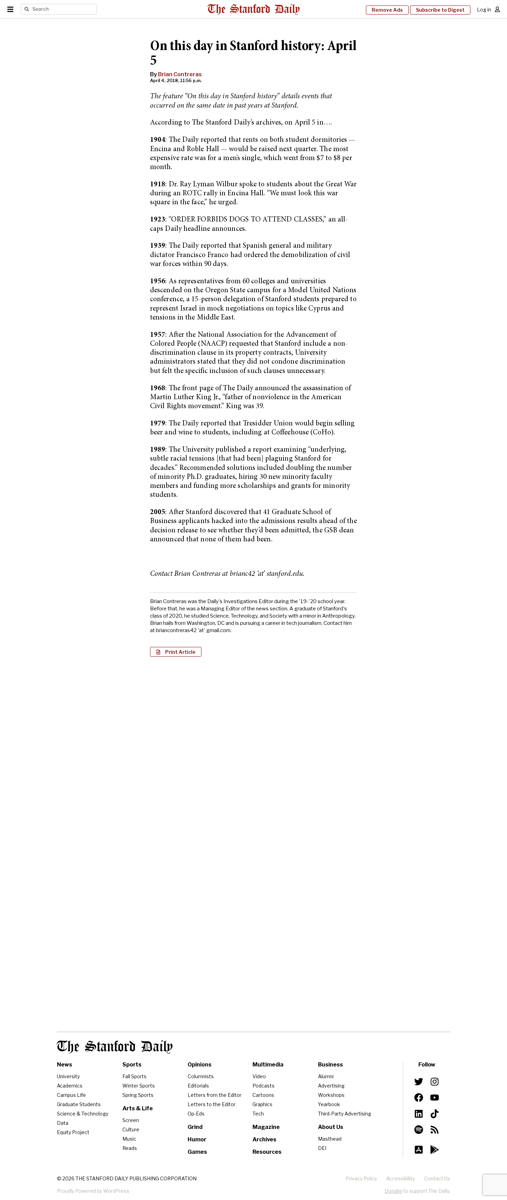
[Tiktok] (434, 1113)
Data (62, 1123)
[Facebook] (418, 1097)
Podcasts (263, 1086)
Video (259, 1076)
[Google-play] (434, 1149)
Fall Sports (134, 1076)
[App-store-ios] (418, 1149)
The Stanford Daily (115, 1047)
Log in (484, 9)
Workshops (331, 1095)
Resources (266, 1152)
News (64, 1064)
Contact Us (437, 1178)
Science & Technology (82, 1114)
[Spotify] (418, 1129)
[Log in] (497, 9)
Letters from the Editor (214, 1095)
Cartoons (263, 1095)
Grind (195, 1127)
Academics (69, 1086)
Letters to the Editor (212, 1104)
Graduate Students (79, 1104)
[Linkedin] (418, 1113)
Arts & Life (137, 1108)
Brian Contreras (180, 74)
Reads (129, 1148)
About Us (330, 1127)
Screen (130, 1120)
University (68, 1076)
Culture (130, 1129)
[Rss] (434, 1129)
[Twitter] (418, 1081)
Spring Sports (137, 1095)
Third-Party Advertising (344, 1114)
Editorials (198, 1086)
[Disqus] (253, 751)
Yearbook (329, 1104)
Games (197, 1152)
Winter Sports (138, 1086)
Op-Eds (196, 1114)
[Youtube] (434, 1097)
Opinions (199, 1064)
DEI (322, 1148)
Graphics (262, 1104)
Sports (131, 1064)
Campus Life (71, 1095)
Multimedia (268, 1064)
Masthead (329, 1139)
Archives (264, 1139)
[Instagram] (434, 1081)
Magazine (266, 1127)
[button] (175, 652)
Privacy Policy (361, 1178)
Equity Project (73, 1132)
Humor (197, 1139)
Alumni (326, 1076)
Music (129, 1139)
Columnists (201, 1076)
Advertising (331, 1086)
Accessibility (400, 1178)
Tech (258, 1114)
